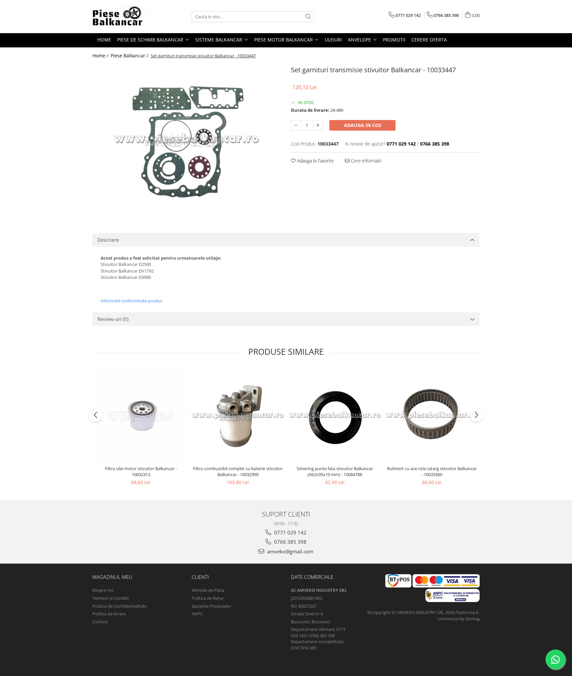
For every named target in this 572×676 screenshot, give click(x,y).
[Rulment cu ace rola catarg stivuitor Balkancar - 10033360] (432, 415)
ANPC (197, 614)
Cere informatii (365, 160)
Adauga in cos (362, 125)
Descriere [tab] (108, 239)
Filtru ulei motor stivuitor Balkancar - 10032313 (141, 471)
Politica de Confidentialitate (119, 606)
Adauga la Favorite (315, 160)
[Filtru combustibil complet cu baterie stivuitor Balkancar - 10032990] (238, 415)
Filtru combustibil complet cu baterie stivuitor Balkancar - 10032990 (238, 471)
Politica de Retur (208, 598)
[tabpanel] (186, 138)
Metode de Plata (208, 590)
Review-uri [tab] (112, 319)
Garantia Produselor (211, 606)
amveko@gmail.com (289, 551)
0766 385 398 (290, 541)
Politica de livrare (109, 614)
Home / (101, 55)
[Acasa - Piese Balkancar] (125, 16)
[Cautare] (308, 16)
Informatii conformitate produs (131, 301)
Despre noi (103, 590)
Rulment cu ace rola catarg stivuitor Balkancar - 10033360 (432, 471)
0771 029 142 (290, 532)
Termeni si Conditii (110, 598)
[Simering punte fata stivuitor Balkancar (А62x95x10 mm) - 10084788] (335, 415)
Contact (100, 622)
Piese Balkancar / (130, 55)
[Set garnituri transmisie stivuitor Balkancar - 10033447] (186, 138)
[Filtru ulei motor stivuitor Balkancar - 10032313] (141, 415)
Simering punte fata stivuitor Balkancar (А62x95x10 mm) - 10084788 (335, 471)
